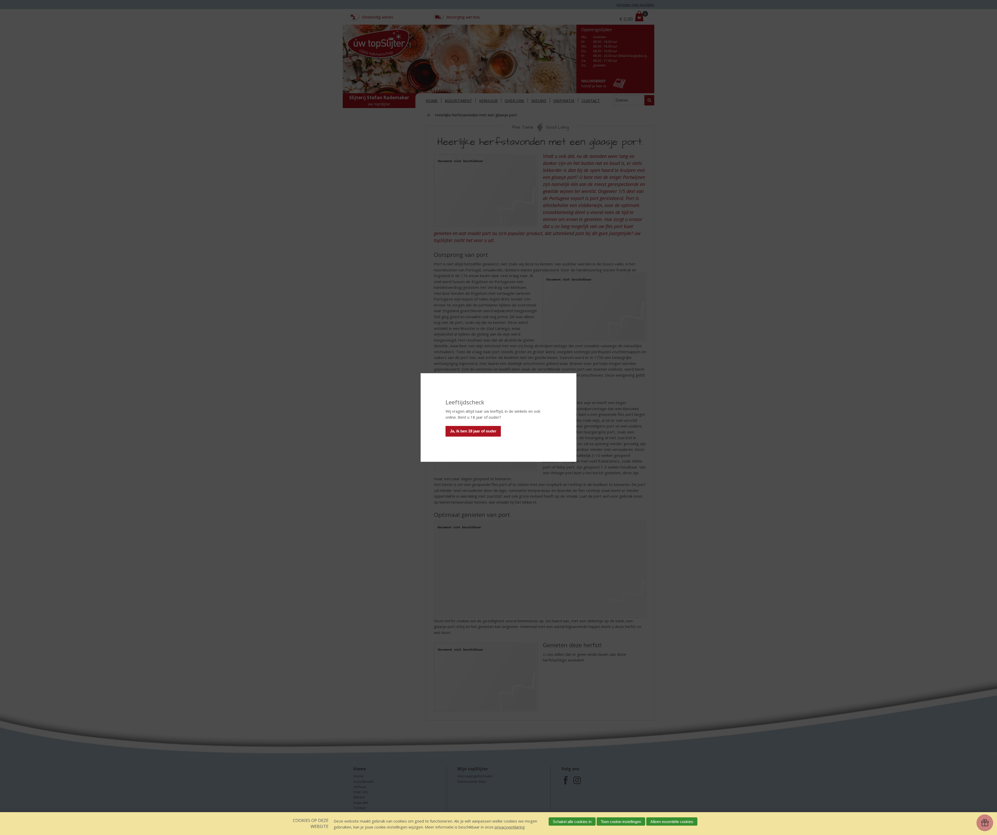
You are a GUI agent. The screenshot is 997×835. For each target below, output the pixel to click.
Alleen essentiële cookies (671, 821)
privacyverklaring (510, 827)
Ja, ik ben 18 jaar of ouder (473, 431)
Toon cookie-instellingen (621, 821)
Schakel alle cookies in (572, 821)
